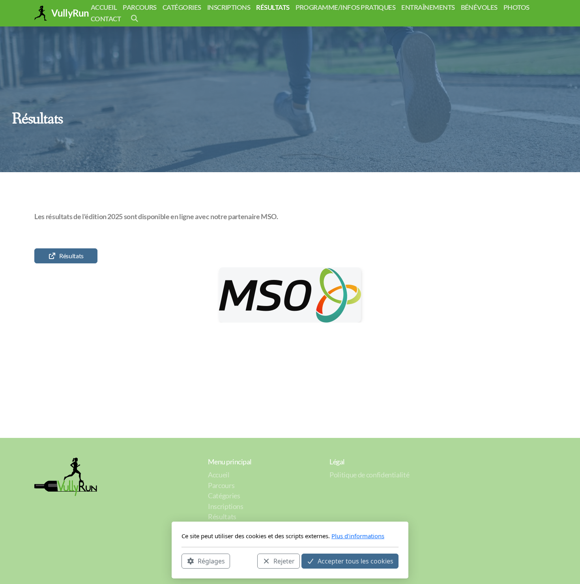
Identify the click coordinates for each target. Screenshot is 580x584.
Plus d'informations (357, 536)
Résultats (71, 255)
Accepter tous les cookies (355, 560)
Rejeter (284, 560)
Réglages (211, 560)
